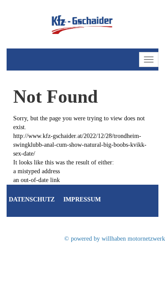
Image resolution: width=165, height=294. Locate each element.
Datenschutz (32, 199)
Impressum (82, 199)
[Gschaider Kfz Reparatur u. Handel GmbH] (83, 23)
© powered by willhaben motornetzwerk (114, 238)
